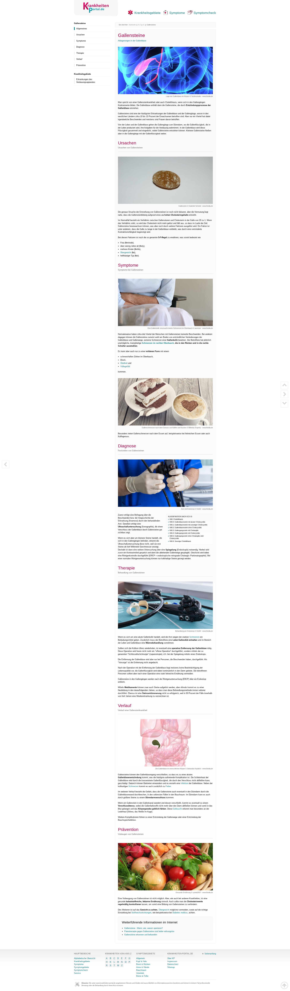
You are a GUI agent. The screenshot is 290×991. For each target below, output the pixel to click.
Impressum (172, 961)
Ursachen (80, 34)
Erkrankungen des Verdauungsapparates (85, 80)
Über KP (171, 958)
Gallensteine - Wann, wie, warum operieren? (143, 928)
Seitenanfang (210, 954)
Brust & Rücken (143, 964)
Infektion (184, 783)
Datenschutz (172, 964)
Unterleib (140, 973)
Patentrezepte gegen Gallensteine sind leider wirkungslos (149, 931)
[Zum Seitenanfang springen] (284, 985)
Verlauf (79, 59)
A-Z (139, 25)
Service (77, 973)
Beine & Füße (142, 976)
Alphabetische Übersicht (84, 958)
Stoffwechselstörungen (141, 912)
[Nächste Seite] (284, 394)
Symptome (177, 12)
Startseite (132, 25)
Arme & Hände (142, 967)
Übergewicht (125, 252)
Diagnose (80, 47)
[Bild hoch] (284, 385)
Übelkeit (123, 363)
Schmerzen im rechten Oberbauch (158, 343)
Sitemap (171, 967)
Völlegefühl (125, 366)
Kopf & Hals (141, 961)
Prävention (81, 65)
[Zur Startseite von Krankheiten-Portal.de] (96, 8)
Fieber (168, 786)
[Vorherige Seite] (5, 464)
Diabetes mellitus (180, 912)
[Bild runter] (284, 403)
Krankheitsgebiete (147, 12)
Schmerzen (194, 637)
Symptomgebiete (81, 967)
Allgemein (140, 958)
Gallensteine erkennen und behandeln (140, 935)
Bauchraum (141, 970)
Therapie (80, 53)
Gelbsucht (177, 809)
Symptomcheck (205, 12)
